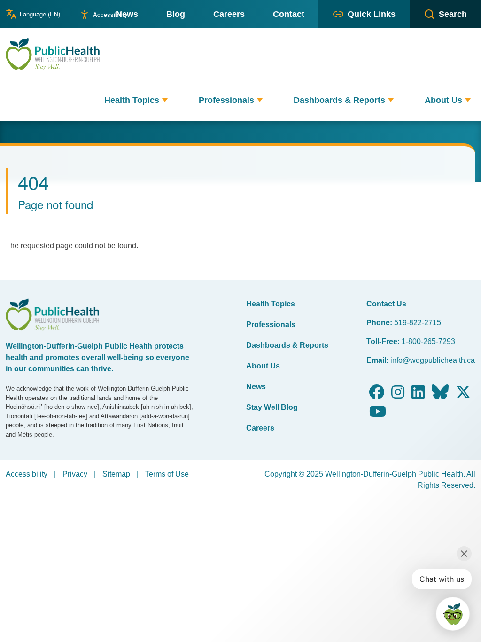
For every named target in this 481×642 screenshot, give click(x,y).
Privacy (74, 474)
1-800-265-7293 (428, 341)
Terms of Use (167, 474)
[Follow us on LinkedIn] (418, 395)
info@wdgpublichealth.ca (432, 360)
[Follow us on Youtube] (377, 414)
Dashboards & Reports (287, 345)
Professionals (270, 325)
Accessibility (110, 14)
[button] (165, 100)
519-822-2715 (417, 323)
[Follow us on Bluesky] (440, 395)
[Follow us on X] (463, 395)
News (256, 387)
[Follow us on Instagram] (397, 395)
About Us (263, 366)
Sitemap (116, 474)
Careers (260, 428)
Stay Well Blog (272, 407)
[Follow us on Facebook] (376, 395)
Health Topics (270, 304)
